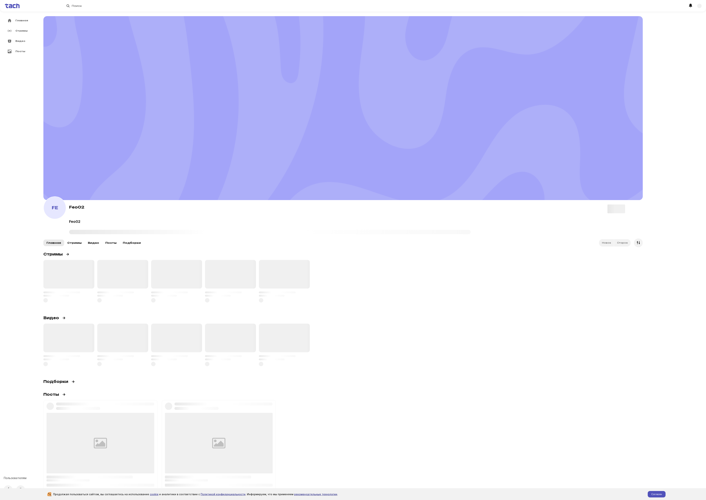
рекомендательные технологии (315, 494)
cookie (154, 494)
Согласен (656, 494)
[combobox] (354, 6)
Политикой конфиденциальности (223, 494)
